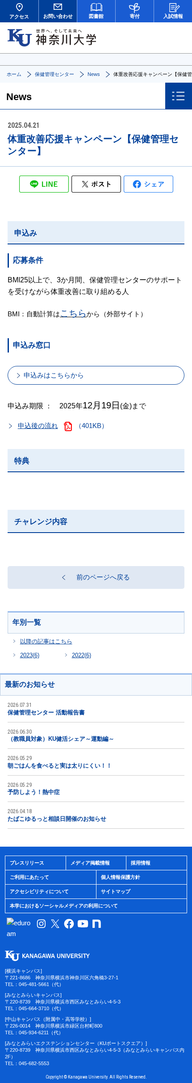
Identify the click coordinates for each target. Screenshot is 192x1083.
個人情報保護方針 (120, 877)
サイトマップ (115, 891)
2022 (81, 655)
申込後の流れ (38, 425)
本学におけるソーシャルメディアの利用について (64, 905)
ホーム (14, 74)
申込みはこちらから (54, 375)
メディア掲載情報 (90, 862)
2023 (29, 655)
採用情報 (140, 862)
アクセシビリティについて (39, 891)
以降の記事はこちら (46, 641)
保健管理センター (54, 74)
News (94, 74)
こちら (73, 313)
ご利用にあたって (29, 877)
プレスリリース (27, 862)
